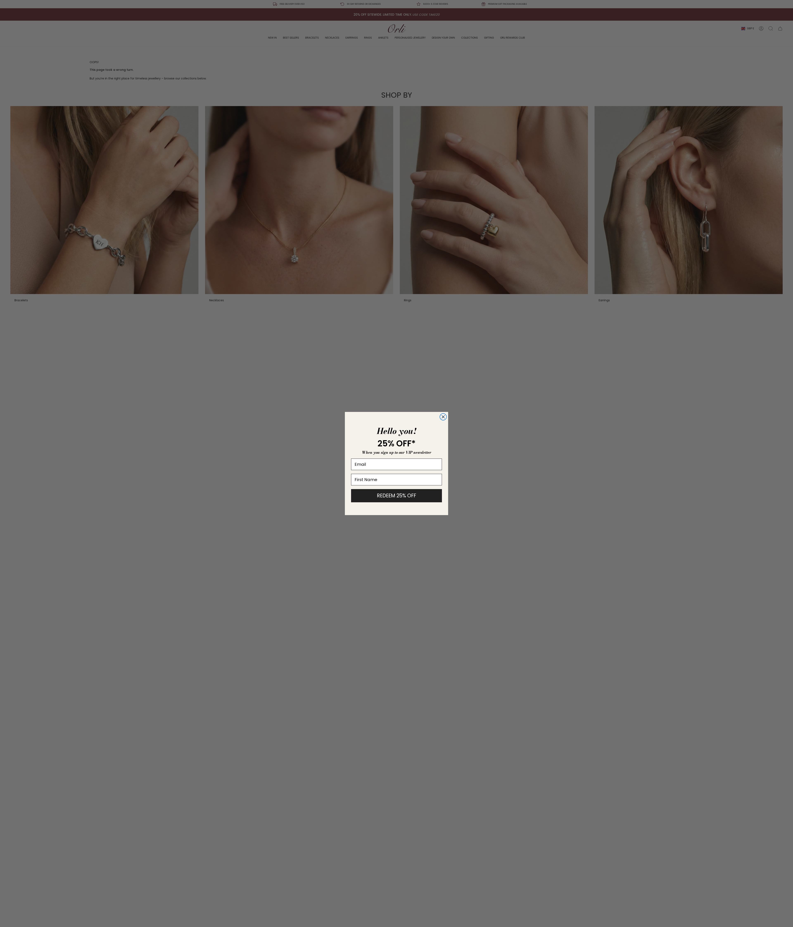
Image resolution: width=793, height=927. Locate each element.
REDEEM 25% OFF (396, 495)
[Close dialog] (443, 417)
